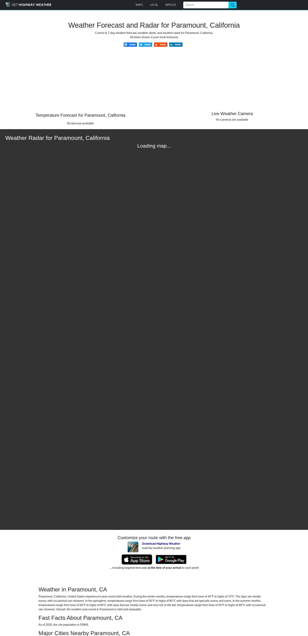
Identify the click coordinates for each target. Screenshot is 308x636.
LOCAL (154, 5)
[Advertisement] (154, 82)
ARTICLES (170, 5)
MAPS (139, 5)
